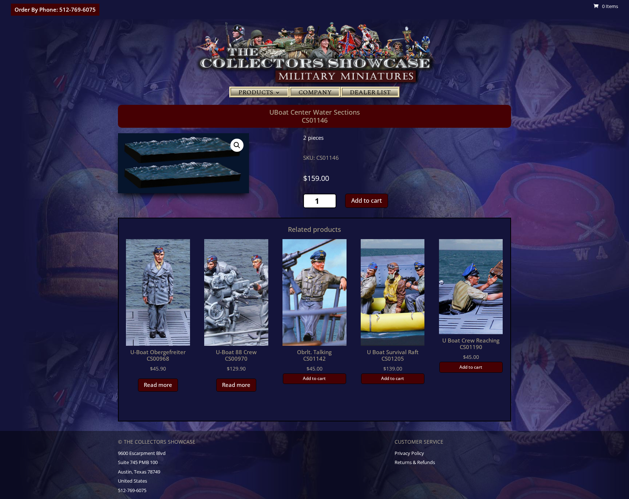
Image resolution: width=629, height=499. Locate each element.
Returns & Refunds (415, 462)
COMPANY (315, 93)
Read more (158, 384)
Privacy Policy (409, 453)
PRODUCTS (255, 93)
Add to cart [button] (314, 378)
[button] (237, 145)
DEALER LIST (370, 93)
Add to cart (366, 201)
